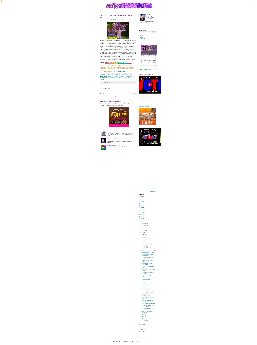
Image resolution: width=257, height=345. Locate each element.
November (144, 225)
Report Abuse (152, 191)
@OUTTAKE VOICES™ (113, 76)
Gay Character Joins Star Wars (113, 145)
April (143, 316)
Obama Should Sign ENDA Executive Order (147, 264)
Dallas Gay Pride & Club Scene (148, 292)
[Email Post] (105, 82)
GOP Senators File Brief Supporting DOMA (147, 279)
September (144, 228)
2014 (142, 218)
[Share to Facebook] (111, 82)
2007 (142, 331)
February (144, 320)
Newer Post (102, 93)
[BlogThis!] (108, 82)
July (143, 232)
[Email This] (107, 82)
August (143, 230)
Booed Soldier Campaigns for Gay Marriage (148, 284)
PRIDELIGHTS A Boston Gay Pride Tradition (148, 306)
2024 (142, 199)
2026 (142, 196)
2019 (142, 209)
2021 (142, 205)
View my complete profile (144, 24)
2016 (142, 214)
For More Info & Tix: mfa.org (118, 62)
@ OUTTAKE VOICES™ (121, 71)
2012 (142, 221)
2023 (142, 201)
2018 (142, 210)
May (143, 314)
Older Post (133, 93)
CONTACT (142, 38)
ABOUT (142, 37)
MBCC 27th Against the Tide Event (114, 138)
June (143, 234)
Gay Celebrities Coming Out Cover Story (147, 255)
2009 (142, 327)
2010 (142, 326)
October (143, 227)
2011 (142, 324)
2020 (142, 207)
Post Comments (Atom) (111, 96)
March (143, 318)
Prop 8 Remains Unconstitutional (148, 303)
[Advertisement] (147, 168)
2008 (142, 329)
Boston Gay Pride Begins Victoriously (147, 312)
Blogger (145, 341)
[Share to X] (109, 82)
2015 (142, 216)
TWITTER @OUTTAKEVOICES (145, 101)
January (143, 322)
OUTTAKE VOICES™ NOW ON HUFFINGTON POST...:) (113, 74)
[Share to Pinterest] (112, 82)
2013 (142, 220)
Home (118, 93)
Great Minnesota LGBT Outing (148, 252)
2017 (142, 212)
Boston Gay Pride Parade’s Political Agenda (147, 290)
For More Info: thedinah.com (145, 106)
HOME (141, 35)
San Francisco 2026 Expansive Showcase (110, 101)
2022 (142, 203)
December (144, 223)
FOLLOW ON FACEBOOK (144, 97)
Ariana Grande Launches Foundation (114, 132)
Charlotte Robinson (113, 19)
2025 (142, 198)
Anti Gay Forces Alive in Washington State (147, 295)
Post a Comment (105, 91)
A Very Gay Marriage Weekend (148, 250)
